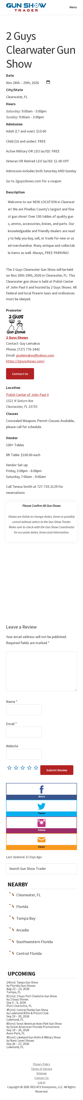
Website (12, 746)
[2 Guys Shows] (16, 317)
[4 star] (30, 767)
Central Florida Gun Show (32, 1010)
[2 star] (17, 767)
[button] (48, 82)
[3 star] (23, 767)
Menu (73, 7)
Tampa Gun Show (27, 982)
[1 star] (10, 767)
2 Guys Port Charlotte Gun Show (37, 996)
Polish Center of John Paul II (27, 394)
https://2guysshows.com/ (25, 361)
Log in (41, 1082)
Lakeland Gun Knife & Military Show (39, 1037)
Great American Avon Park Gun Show (39, 1023)
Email (11, 723)
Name (12, 701)
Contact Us (20, 374)
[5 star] (37, 767)
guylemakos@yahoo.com (35, 355)
